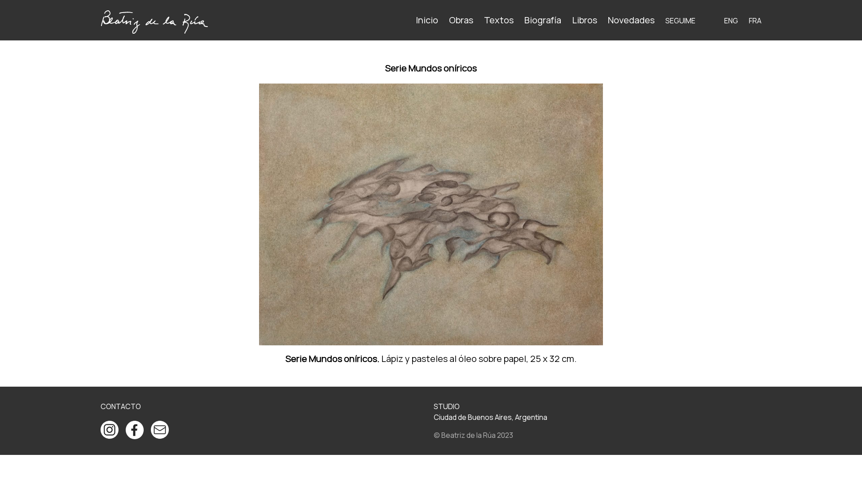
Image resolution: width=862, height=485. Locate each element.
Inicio (427, 20)
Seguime (680, 21)
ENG (731, 21)
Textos (499, 20)
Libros (584, 20)
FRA (755, 21)
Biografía (542, 20)
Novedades (631, 20)
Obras (461, 20)
